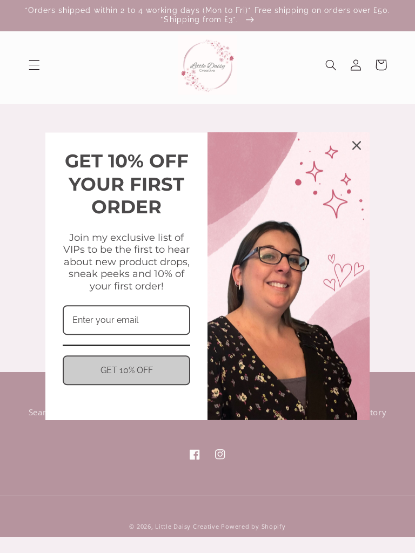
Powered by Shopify (253, 526)
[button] (34, 64)
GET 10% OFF (127, 371)
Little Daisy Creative (187, 526)
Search (42, 412)
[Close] (357, 145)
